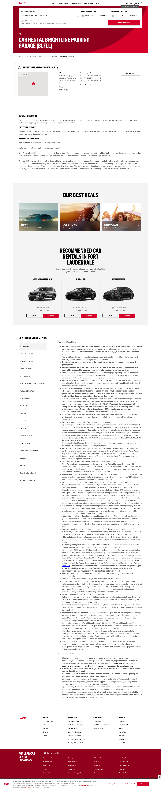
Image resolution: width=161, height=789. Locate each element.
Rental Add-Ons (73, 728)
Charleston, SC (72, 762)
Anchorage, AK (47, 762)
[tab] (47, 753)
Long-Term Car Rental (74, 732)
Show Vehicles (124, 23)
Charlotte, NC (72, 765)
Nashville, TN (123, 773)
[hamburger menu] (141, 3)
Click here (66, 566)
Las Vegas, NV (123, 762)
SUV (44, 725)
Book (53, 3)
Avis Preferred (88, 3)
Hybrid (45, 736)
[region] (80, 784)
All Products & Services (75, 721)
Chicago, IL (71, 769)
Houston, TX (122, 758)
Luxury (45, 743)
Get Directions (130, 73)
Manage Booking (63, 3)
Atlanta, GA (46, 765)
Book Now (51, 316)
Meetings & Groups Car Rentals (77, 743)
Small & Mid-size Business (101, 725)
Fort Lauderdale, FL (99, 769)
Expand (23, 74)
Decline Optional (130, 784)
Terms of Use (27, 787)
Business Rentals (76, 3)
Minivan (45, 728)
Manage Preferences (115, 784)
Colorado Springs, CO (74, 773)
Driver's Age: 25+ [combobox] (25, 23)
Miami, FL (122, 769)
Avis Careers (122, 739)
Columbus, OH (98, 758)
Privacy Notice (85, 785)
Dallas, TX (97, 762)
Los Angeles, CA (124, 765)
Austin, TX (46, 769)
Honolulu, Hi (97, 773)
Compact (45, 732)
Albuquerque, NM (48, 758)
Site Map (121, 728)
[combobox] (50, 16)
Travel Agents (97, 721)
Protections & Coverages (75, 725)
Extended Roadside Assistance (77, 739)
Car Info (34, 316)
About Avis (122, 721)
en (127, 3)
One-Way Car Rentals (74, 736)
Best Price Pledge (124, 725)
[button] (33, 83)
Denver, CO (97, 765)
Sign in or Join (134, 3)
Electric (45, 739)
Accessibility (122, 743)
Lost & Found (122, 732)
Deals (97, 3)
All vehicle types (48, 721)
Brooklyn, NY (72, 758)
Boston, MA (46, 773)
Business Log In (98, 728)
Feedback (121, 736)
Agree (143, 784)
